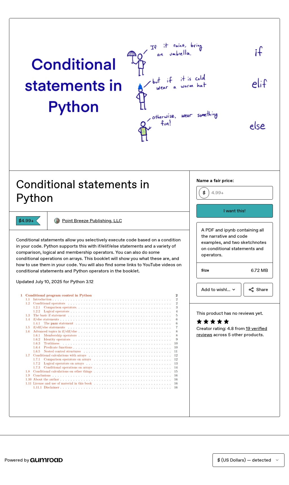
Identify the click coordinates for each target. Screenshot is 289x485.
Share (262, 289)
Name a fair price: (215, 180)
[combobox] (218, 289)
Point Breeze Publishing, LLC (92, 220)
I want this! (235, 210)
